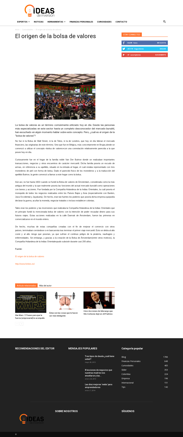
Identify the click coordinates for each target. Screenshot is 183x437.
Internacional (128, 382)
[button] (164, 21)
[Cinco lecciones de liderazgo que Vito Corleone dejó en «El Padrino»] (99, 300)
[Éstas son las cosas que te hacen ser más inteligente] (64, 301)
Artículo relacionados (26, 286)
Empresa (126, 378)
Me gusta (161, 43)
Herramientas (55, 21)
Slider (124, 369)
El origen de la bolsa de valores (29, 256)
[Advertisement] (116, 10)
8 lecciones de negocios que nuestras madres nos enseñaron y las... (98, 373)
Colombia (126, 374)
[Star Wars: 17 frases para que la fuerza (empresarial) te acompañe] (30, 302)
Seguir (163, 49)
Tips (123, 387)
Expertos (22, 21)
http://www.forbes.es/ (25, 264)
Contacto (121, 21)
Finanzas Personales (81, 21)
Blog (124, 357)
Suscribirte (160, 55)
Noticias (38, 21)
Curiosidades (104, 21)
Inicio (17, 29)
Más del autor (45, 286)
